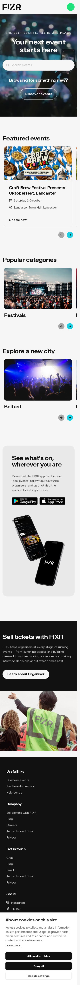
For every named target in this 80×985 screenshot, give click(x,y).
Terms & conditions (20, 831)
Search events (21, 65)
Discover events (38, 94)
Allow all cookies (38, 956)
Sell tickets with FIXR (21, 812)
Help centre (14, 792)
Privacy (11, 837)
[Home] (12, 7)
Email (10, 870)
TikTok (15, 909)
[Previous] (61, 235)
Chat (9, 857)
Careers (11, 825)
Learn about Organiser (25, 674)
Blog (9, 819)
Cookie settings (38, 975)
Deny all (38, 966)
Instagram (18, 903)
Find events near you (20, 786)
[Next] (70, 235)
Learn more (12, 945)
